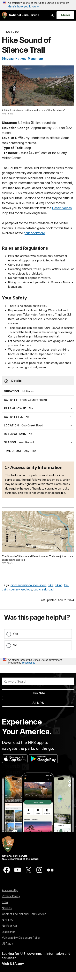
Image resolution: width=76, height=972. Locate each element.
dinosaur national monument (28, 585)
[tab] (39, 417)
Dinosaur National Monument (22, 58)
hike (50, 585)
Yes (15, 634)
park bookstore (34, 233)
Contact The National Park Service (24, 914)
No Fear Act (9, 925)
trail (66, 585)
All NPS (38, 703)
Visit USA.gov (13, 964)
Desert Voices (62, 208)
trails (5, 589)
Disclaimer (8, 931)
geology (26, 589)
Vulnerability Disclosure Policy (21, 937)
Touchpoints (28, 662)
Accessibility (10, 890)
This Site (38, 693)
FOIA (5, 902)
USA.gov (7, 943)
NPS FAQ (7, 919)
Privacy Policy (11, 896)
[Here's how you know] (38, 5)
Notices (7, 908)
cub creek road (44, 589)
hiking (59, 585)
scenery (14, 589)
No (15, 645)
